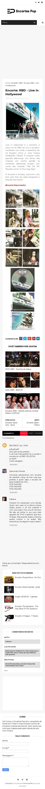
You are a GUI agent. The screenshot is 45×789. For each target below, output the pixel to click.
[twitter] (38, 2)
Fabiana (12, 499)
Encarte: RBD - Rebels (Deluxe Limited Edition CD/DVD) (21, 412)
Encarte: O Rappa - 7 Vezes (26, 616)
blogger (24, 433)
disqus (31, 433)
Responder (13, 464)
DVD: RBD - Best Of (13, 390)
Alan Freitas (9, 660)
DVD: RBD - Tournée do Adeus (18, 369)
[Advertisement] (22, 52)
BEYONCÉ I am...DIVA (18, 445)
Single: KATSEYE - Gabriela (26, 597)
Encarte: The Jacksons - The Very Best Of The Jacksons (26, 607)
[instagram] (42, 2)
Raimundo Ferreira (17, 471)
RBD (21, 83)
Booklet (15, 83)
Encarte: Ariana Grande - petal (27, 587)
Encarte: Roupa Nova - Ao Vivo (28, 577)
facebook (38, 433)
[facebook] (35, 2)
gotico (7, 637)
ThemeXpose (17, 783)
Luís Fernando (10, 647)
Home (7, 83)
